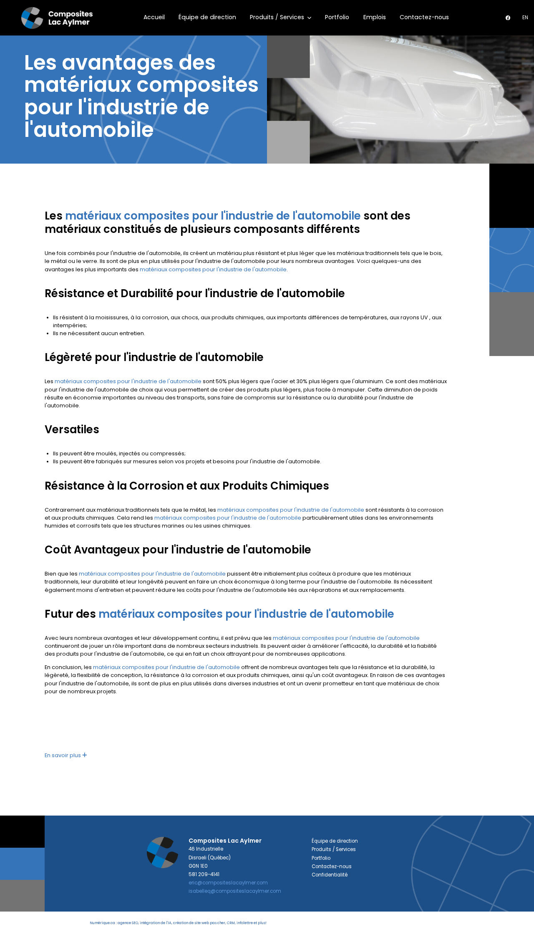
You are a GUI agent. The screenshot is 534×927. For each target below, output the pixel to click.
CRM (231, 922)
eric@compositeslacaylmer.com (228, 882)
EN (525, 17)
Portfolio (337, 17)
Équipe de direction (207, 17)
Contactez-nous (424, 17)
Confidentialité (330, 874)
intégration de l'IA (155, 922)
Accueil (154, 17)
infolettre (245, 922)
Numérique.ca (102, 922)
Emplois (374, 17)
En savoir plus (63, 755)
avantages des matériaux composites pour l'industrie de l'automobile (141, 96)
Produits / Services (278, 17)
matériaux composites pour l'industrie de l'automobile (213, 215)
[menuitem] (525, 18)
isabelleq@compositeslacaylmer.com (235, 891)
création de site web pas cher (199, 922)
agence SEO (128, 922)
